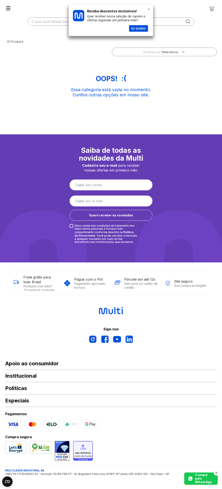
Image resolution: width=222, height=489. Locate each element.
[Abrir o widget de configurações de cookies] (7, 481)
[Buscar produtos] (188, 21)
